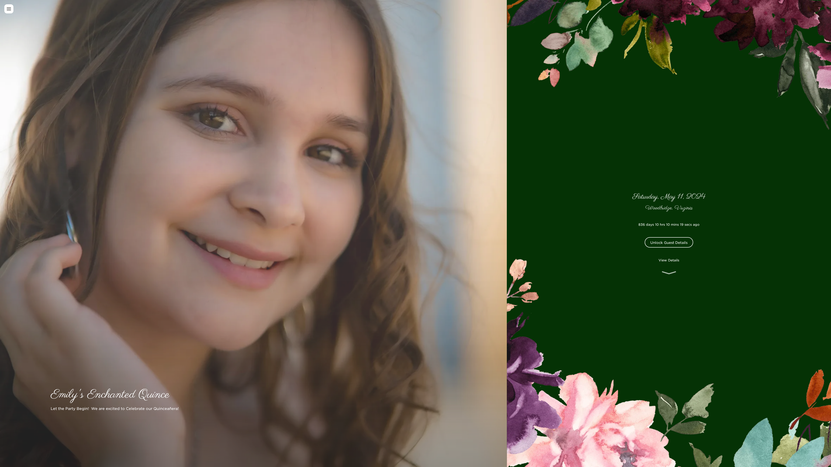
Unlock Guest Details (669, 242)
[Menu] (8, 8)
